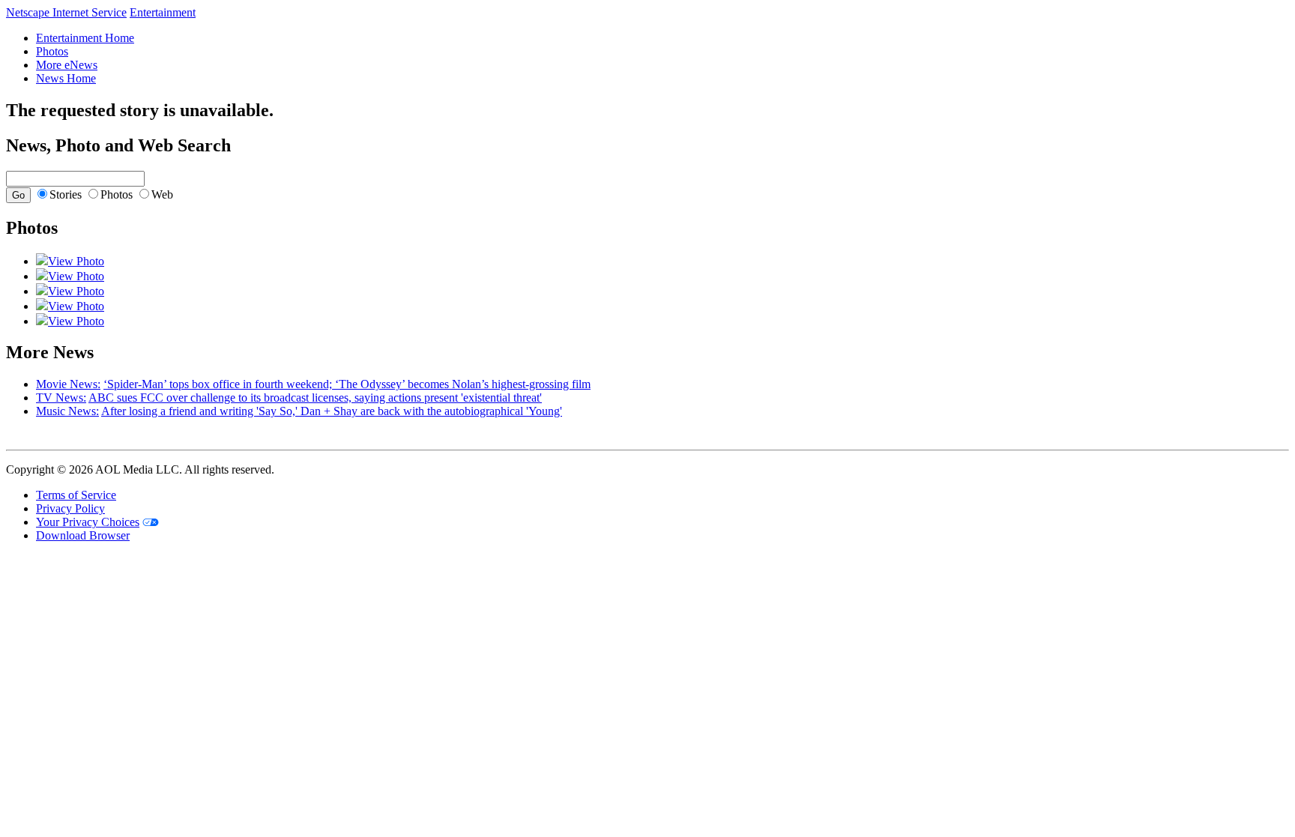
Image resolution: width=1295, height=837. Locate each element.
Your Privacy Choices (87, 522)
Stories (65, 194)
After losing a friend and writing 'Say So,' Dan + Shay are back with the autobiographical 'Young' (331, 411)
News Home (66, 78)
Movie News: (68, 384)
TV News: (61, 397)
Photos (52, 51)
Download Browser (83, 535)
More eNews (66, 64)
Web (162, 194)
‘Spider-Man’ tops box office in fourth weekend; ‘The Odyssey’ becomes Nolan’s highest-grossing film (347, 384)
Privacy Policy (70, 508)
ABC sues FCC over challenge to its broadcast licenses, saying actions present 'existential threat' (315, 397)
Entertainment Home (85, 37)
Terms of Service (76, 495)
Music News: (67, 411)
